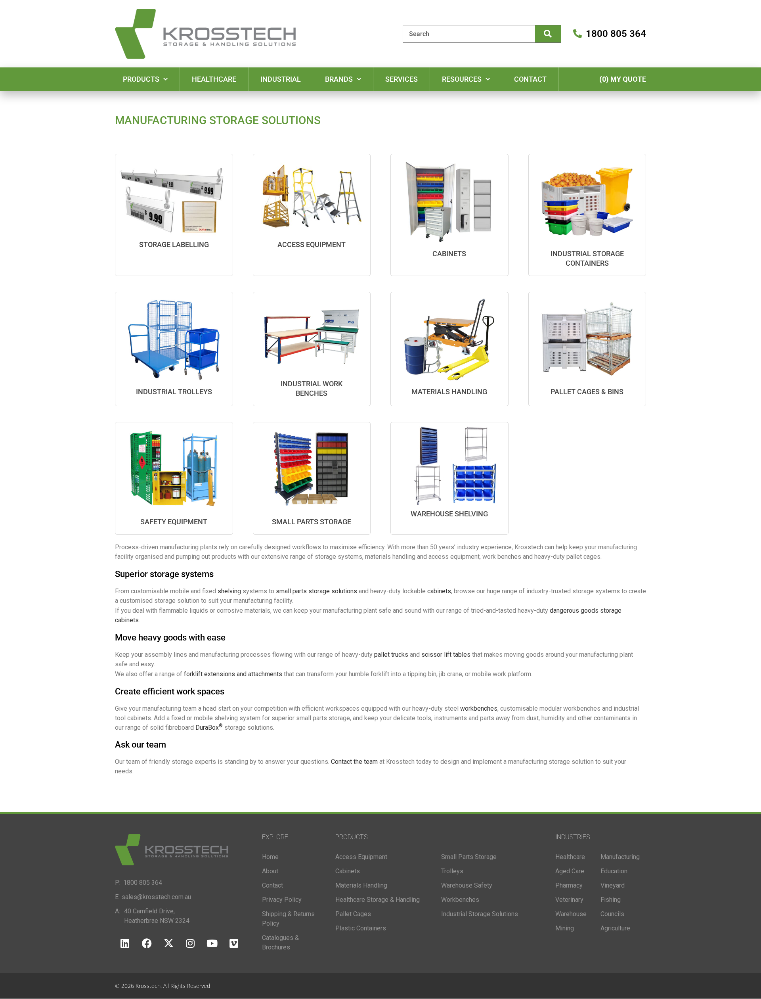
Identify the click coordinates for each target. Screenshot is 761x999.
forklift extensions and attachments (233, 674)
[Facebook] (147, 943)
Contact (530, 79)
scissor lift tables (445, 654)
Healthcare (214, 79)
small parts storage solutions (316, 591)
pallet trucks (391, 654)
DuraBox (209, 727)
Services (401, 79)
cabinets (439, 591)
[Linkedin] (125, 943)
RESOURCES (462, 79)
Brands (339, 79)
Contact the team (355, 761)
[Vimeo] (234, 943)
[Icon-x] (168, 943)
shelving (229, 591)
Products (141, 79)
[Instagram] (190, 943)
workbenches (478, 708)
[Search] (548, 33)
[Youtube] (212, 943)
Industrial (280, 79)
